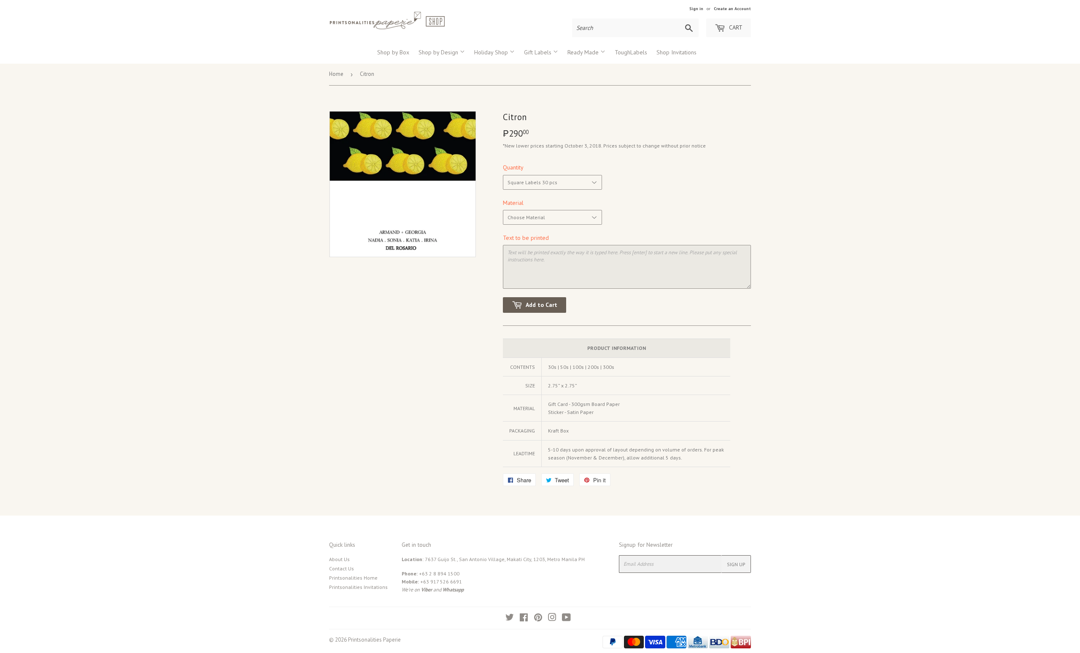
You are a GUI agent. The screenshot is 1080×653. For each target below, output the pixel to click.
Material (513, 203)
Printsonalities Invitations (358, 587)
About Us (339, 559)
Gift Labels (538, 52)
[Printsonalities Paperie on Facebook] (523, 618)
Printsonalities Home (353, 578)
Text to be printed (526, 238)
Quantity (513, 167)
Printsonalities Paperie (374, 639)
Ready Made (583, 52)
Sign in (696, 8)
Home (336, 74)
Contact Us (341, 568)
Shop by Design (439, 52)
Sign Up (736, 564)
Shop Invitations (676, 52)
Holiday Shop (492, 52)
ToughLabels (631, 52)
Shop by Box (393, 52)
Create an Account (732, 8)
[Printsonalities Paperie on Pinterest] (538, 618)
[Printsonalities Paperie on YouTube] (566, 618)
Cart (734, 27)
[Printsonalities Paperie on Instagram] (552, 618)
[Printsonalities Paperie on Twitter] (509, 618)
